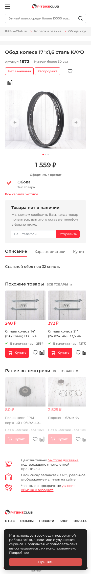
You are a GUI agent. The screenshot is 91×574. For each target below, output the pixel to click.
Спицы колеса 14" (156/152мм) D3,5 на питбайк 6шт (21, 336)
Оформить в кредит (45, 175)
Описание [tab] (16, 251)
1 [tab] (43, 154)
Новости (46, 521)
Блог (64, 521)
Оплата (80, 521)
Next (76, 122)
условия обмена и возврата (48, 488)
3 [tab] (48, 154)
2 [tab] (45, 154)
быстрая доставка (63, 460)
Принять (45, 562)
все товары (58, 284)
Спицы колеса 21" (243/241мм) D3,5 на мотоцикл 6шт (64, 336)
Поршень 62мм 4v (63, 418)
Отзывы (27, 521)
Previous (14, 122)
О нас (10, 521)
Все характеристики (21, 194)
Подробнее (19, 553)
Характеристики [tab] (50, 251)
